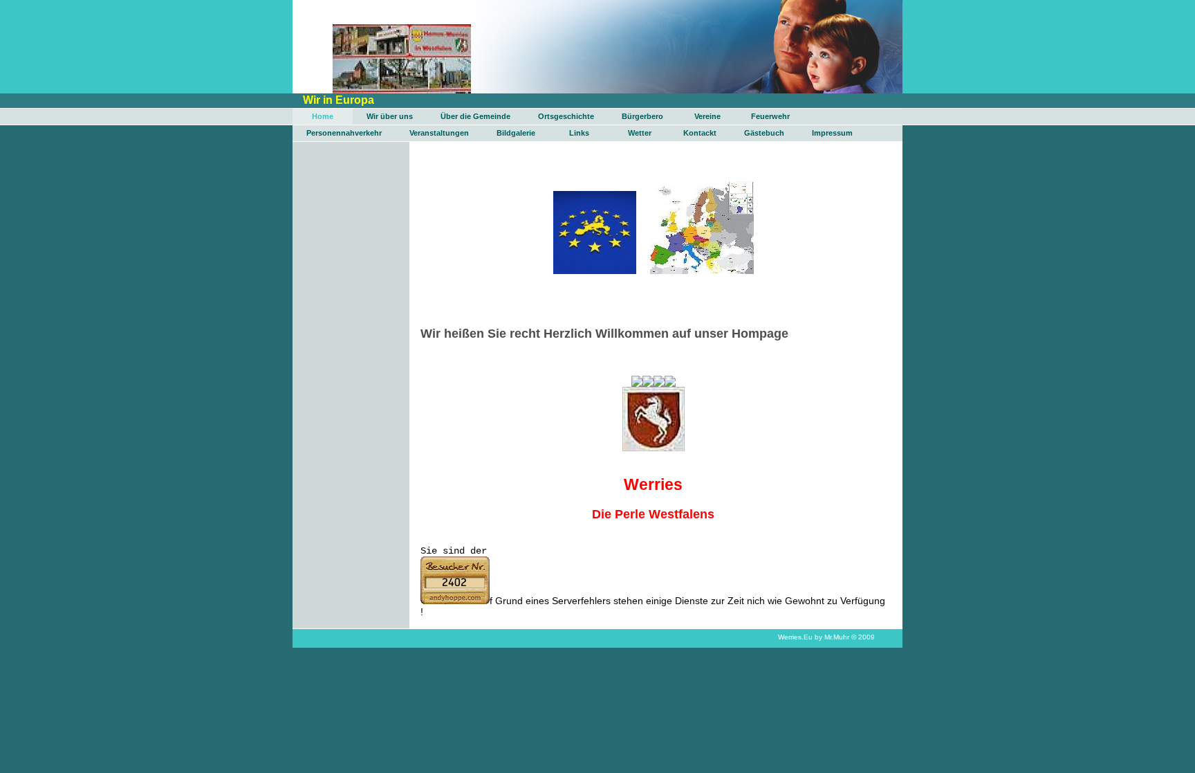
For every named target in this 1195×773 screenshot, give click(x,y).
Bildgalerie (516, 133)
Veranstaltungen (439, 133)
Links (579, 133)
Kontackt (699, 133)
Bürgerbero (642, 116)
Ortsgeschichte (566, 116)
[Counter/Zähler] (455, 600)
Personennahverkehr (344, 133)
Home (322, 116)
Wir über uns (390, 116)
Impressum (832, 133)
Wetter (639, 133)
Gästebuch (764, 133)
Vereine (707, 116)
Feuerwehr (770, 116)
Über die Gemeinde (475, 116)
